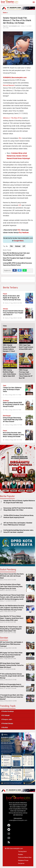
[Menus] (33, 2)
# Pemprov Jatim (6, 719)
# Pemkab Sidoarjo (7, 723)
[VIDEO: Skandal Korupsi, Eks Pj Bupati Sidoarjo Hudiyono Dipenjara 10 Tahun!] (10, 336)
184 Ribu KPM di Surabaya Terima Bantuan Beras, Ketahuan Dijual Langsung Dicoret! (19, 516)
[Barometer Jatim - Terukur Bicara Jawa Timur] (9, 2)
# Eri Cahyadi (5, 715)
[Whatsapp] (24, 270)
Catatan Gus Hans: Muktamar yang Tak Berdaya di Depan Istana (12, 389)
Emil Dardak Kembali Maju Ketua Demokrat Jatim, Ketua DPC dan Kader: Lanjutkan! (19, 531)
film (20, 138)
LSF (19, 205)
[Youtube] (8, 839)
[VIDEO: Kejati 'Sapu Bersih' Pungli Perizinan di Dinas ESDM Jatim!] (26, 336)
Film (19, 230)
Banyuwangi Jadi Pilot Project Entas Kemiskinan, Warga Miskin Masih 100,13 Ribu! (18, 509)
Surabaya (6, 400)
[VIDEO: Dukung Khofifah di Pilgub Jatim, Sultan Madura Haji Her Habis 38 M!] (10, 361)
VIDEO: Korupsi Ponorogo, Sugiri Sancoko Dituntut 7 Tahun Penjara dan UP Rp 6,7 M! (25, 374)
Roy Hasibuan (24, 232)
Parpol (5, 294)
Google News (19, 241)
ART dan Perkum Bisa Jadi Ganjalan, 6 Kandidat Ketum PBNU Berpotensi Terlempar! (18, 524)
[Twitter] (19, 270)
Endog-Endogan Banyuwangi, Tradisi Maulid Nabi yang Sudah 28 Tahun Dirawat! (12, 419)
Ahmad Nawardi (8, 85)
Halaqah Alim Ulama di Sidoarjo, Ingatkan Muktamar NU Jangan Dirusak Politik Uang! (19, 501)
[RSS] (8, 843)
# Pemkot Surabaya (7, 711)
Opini (4, 385)
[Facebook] (14, 270)
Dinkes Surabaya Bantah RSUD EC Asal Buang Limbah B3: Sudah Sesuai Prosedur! (13, 404)
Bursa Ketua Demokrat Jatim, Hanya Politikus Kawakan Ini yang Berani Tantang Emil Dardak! (13, 434)
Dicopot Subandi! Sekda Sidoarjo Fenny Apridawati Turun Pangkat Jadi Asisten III (13, 313)
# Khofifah (4, 727)
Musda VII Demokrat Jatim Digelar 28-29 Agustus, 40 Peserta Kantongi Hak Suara (12, 298)
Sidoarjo (5, 309)
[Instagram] (8, 834)
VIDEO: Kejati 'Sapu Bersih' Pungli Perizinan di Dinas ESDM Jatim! (26, 347)
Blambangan (7, 415)
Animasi (17, 246)
